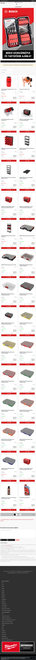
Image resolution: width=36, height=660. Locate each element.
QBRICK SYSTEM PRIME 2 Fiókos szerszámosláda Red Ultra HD (26, 469)
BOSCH (3, 590)
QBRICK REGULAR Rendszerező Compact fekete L (26, 294)
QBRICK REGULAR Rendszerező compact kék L (26, 440)
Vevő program (4, 606)
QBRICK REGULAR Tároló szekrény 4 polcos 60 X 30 (27, 149)
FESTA (3, 586)
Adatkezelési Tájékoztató (6, 617)
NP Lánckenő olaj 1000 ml (25, 497)
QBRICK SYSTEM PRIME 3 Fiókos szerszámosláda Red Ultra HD (8, 207)
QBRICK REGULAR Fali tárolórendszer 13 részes (8, 149)
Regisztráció (4, 603)
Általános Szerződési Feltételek (7, 621)
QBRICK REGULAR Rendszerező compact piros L (26, 353)
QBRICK (3, 592)
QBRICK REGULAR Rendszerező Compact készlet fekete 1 (7, 324)
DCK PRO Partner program (6, 610)
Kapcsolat (3, 630)
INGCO (3, 588)
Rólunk (3, 628)
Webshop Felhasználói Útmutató (7, 623)
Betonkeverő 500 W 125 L (25, 89)
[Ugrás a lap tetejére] (33, 654)
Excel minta (6, 545)
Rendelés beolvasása (19, 2)
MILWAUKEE (4, 599)
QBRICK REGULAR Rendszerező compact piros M (7, 382)
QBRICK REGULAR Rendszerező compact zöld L (26, 382)
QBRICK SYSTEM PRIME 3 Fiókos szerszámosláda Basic (26, 120)
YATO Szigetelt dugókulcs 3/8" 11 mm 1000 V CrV (8, 90)
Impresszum (4, 634)
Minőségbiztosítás (5, 638)
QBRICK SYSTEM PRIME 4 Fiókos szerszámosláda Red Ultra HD (26, 207)
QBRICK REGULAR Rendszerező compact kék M (7, 469)
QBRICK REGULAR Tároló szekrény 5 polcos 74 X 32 (8, 178)
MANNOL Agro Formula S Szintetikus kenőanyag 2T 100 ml (8, 498)
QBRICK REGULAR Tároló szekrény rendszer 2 (8, 236)
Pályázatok (4, 632)
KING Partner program (6, 608)
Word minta (10, 545)
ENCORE (3, 595)
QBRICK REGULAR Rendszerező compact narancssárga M (7, 440)
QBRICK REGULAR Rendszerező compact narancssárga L (26, 411)
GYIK (3, 614)
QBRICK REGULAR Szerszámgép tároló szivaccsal (26, 178)
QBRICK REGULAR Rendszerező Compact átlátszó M (7, 294)
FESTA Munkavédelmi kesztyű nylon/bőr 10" (7, 120)
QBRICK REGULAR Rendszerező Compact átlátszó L (26, 265)
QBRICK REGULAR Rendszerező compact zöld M (7, 411)
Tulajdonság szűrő (18, 61)
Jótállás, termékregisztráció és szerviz (8, 619)
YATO (3, 584)
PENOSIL (3, 597)
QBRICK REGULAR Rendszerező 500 (27, 235)
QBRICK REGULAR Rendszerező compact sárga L (26, 324)
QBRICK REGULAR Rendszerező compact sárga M (7, 353)
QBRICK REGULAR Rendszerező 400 (8, 264)
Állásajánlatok (4, 636)
